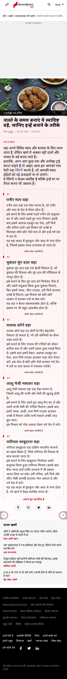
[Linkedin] (49, 507)
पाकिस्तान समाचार (48, 617)
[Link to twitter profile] (29, 648)
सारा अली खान (10, 538)
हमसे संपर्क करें (50, 635)
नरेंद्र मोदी (43, 598)
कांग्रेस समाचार (29, 598)
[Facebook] (18, 507)
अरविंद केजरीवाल (11, 598)
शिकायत (20, 640)
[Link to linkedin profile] (37, 648)
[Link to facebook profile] (21, 648)
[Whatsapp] (28, 507)
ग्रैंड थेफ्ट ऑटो (10, 579)
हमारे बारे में (8, 635)
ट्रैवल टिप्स (55, 598)
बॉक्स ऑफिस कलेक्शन (30, 611)
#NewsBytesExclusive (15, 604)
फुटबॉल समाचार (10, 617)
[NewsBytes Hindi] (23, 5)
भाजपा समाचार (10, 611)
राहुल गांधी (7, 624)
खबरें (11, 16)
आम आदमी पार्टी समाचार (42, 604)
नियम (37, 635)
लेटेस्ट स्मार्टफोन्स (28, 617)
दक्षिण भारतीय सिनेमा (34, 624)
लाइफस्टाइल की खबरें (25, 16)
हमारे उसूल (8, 640)
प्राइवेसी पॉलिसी (24, 635)
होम (4, 16)
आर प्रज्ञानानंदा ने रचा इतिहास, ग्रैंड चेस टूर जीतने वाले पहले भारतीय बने (32, 547)
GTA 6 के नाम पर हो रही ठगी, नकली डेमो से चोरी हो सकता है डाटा (32, 574)
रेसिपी (19, 170)
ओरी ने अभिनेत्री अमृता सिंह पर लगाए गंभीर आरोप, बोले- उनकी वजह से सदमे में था (30, 533)
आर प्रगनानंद (9, 552)
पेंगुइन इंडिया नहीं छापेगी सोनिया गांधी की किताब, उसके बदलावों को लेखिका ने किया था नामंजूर (30, 560)
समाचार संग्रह (42, 640)
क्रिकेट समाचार (51, 611)
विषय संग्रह (56, 640)
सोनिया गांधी (9, 566)
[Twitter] (38, 507)
